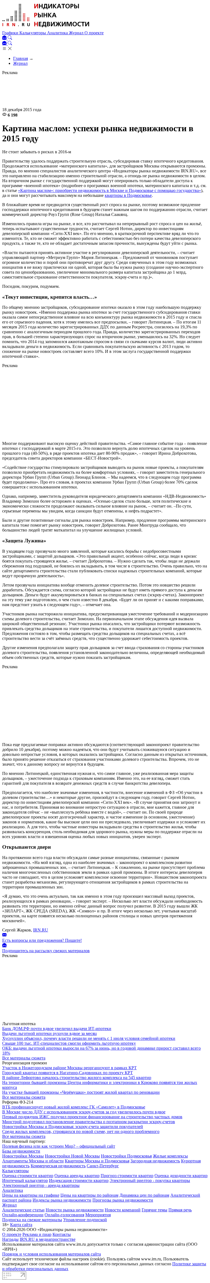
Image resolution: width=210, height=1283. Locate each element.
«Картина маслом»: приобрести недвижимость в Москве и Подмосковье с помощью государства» (109, 190)
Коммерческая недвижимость (58, 1165)
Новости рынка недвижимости (75, 1210)
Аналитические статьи (23, 1210)
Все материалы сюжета (23, 1058)
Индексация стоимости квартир (79, 1180)
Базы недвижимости (21, 1151)
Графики (10, 32)
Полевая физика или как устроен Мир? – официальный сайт (58, 1146)
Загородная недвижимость (155, 1161)
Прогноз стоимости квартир (127, 1175)
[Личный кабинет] (5, 38)
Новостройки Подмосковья (126, 1156)
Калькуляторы (33, 32)
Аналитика (58, 32)
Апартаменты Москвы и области (33, 1161)
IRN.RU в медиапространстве (47, 1239)
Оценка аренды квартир (77, 1175)
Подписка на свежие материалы (32, 1219)
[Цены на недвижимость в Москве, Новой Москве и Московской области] (46, 28)
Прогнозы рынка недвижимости (122, 1200)
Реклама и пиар (36, 1234)
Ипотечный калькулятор (25, 1180)
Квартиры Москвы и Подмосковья (97, 1161)
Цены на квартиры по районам (89, 1195)
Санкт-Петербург (103, 1165)
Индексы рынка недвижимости (62, 1200)
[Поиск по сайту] (10, 38)
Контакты (61, 1234)
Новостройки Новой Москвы (72, 1156)
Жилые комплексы (170, 1156)
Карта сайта (21, 1224)
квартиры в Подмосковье (128, 195)
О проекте (94, 32)
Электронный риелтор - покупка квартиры (150, 1180)
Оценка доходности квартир (181, 1175)
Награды (10, 1239)
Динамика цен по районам (144, 1195)
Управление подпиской (85, 1219)
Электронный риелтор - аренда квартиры (41, 1185)
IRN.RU (40, 930)
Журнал (76, 32)
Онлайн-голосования (64, 1214)
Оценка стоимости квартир (27, 1175)
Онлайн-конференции (22, 1214)
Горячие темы (154, 1210)
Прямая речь (180, 1210)
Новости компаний (123, 1210)
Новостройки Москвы (23, 1156)
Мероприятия (98, 1214)
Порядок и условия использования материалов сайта (51, 1254)
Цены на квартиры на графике (30, 1195)
